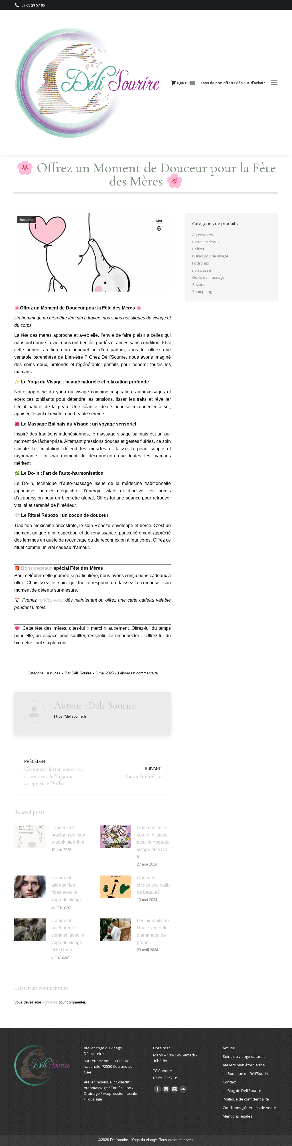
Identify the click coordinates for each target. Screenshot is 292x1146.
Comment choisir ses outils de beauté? (154, 885)
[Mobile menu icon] (274, 82)
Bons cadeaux (36, 568)
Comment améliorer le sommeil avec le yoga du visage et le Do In (67, 935)
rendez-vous (51, 600)
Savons (198, 284)
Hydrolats (200, 263)
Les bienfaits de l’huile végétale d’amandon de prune (153, 931)
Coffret (198, 248)
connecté (49, 1002)
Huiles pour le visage (210, 256)
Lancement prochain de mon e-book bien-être (68, 834)
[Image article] (30, 836)
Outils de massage (208, 277)
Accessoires (202, 234)
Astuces (26, 220)
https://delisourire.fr (70, 716)
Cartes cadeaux (206, 241)
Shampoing (202, 291)
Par (78, 673)
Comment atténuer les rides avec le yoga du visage (66, 888)
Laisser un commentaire (138, 673)
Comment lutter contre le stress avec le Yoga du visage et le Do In (153, 842)
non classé (201, 270)
